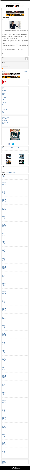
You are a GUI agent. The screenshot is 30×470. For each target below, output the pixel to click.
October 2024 (3, 200)
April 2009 (3, 411)
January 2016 (3, 319)
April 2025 (3, 193)
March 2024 (3, 208)
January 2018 (3, 292)
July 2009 (3, 408)
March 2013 (3, 358)
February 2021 (4, 250)
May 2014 (3, 342)
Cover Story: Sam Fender (9, 171)
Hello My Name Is (4, 90)
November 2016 (4, 308)
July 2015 (3, 326)
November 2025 (4, 185)
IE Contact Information (4, 118)
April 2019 (3, 275)
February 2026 (4, 182)
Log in (3, 460)
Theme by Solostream (19, 468)
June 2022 (3, 232)
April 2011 (3, 384)
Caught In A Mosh (5, 96)
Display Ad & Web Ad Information (5, 117)
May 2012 (3, 369)
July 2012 (3, 367)
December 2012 (4, 361)
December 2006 (4, 443)
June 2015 (3, 327)
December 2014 (4, 334)
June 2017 (3, 300)
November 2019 (4, 267)
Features (5, 54)
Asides (3, 87)
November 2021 (4, 240)
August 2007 (3, 434)
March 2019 (3, 276)
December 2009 (4, 402)
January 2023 (3, 224)
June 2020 (3, 259)
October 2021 (3, 241)
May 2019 (3, 274)
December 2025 (4, 184)
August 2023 (3, 216)
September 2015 (4, 324)
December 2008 (4, 416)
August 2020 (3, 257)
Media (3, 101)
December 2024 (4, 198)
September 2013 (4, 351)
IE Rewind (3, 92)
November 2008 (4, 417)
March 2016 (3, 317)
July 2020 (3, 258)
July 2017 (3, 299)
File (3, 99)
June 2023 (3, 218)
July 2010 (3, 394)
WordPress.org (4, 463)
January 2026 (3, 183)
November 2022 (4, 226)
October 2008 (3, 418)
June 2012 (3, 368)
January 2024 (3, 210)
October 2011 (3, 377)
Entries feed (3, 461)
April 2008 (3, 425)
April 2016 (3, 316)
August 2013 (3, 352)
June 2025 (3, 191)
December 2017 (4, 293)
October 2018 (3, 282)
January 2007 (3, 442)
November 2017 (4, 294)
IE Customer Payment (4, 120)
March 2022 (3, 235)
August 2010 (3, 393)
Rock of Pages (4, 102)
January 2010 (3, 401)
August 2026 (3, 175)
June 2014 (3, 341)
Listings (3, 123)
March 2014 (3, 344)
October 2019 (3, 268)
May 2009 (3, 410)
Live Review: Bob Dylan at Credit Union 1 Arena (11, 172)
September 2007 (4, 433)
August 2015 (3, 325)
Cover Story (3, 88)
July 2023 (3, 217)
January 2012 (3, 374)
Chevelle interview (26, 71)
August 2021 (3, 243)
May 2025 (3, 192)
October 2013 (3, 350)
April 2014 (3, 343)
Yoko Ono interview (5, 17)
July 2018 (3, 285)
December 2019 (4, 266)
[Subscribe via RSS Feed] (2, 68)
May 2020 (3, 260)
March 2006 (3, 453)
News (3, 111)
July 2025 (3, 190)
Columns (3, 95)
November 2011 (4, 376)
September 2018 (4, 283)
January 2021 (3, 251)
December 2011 (4, 375)
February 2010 (4, 400)
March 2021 (3, 249)
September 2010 (4, 392)
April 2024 (3, 207)
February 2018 (4, 291)
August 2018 (3, 284)
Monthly (7, 54)
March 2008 (3, 426)
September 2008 (4, 419)
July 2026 (3, 176)
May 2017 (3, 301)
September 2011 (4, 378)
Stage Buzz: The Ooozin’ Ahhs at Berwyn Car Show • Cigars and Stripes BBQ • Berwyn (11, 147)
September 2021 (4, 242)
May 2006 (3, 451)
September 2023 (4, 215)
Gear (3, 100)
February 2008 (4, 427)
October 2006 (3, 445)
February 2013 (4, 359)
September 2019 (4, 269)
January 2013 (3, 360)
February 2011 (4, 386)
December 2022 (4, 225)
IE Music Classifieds (4, 124)
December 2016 (4, 307)
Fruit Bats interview (4, 71)
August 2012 (3, 366)
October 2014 (3, 336)
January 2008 (3, 428)
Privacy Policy (3, 121)
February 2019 (4, 277)
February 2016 (4, 318)
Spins (3, 112)
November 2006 (4, 444)
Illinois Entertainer (15, 3)
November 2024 (4, 199)
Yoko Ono (4, 53)
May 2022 (3, 233)
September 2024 (4, 201)
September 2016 (4, 310)
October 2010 (3, 391)
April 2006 (3, 452)
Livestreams (3, 93)
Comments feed (4, 462)
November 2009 (4, 403)
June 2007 (3, 436)
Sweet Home (4, 103)
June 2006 (3, 450)
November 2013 (4, 349)
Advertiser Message (5, 109)
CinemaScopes (4, 97)
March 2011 (3, 385)
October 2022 (3, 227)
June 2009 (3, 409)
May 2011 (3, 383)
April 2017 (3, 302)
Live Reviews (3, 110)
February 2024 (4, 209)
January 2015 (3, 333)
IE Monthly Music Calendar (5, 122)
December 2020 (4, 252)
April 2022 (3, 234)
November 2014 (4, 335)
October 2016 (3, 309)
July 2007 (3, 435)
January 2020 (3, 265)
